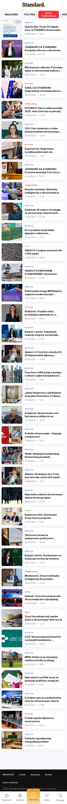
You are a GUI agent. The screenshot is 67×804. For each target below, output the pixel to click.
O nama (22, 774)
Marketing (35, 774)
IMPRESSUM (8, 774)
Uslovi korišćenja (10, 782)
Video (47, 800)
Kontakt (48, 774)
